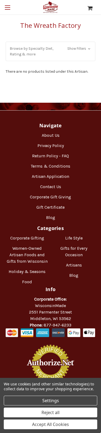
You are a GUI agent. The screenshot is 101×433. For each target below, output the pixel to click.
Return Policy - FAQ (50, 155)
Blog (50, 217)
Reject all (50, 412)
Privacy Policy (50, 145)
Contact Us (50, 186)
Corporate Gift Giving (50, 196)
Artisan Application (50, 176)
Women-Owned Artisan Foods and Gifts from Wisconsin (27, 255)
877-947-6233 (57, 325)
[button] (50, 51)
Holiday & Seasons (27, 271)
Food (27, 281)
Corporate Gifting (27, 238)
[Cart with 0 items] (93, 8)
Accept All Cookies (50, 424)
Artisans (74, 265)
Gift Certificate (50, 207)
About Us (51, 135)
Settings (50, 401)
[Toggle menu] (7, 7)
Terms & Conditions (50, 166)
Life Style (74, 238)
